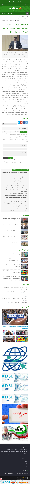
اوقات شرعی (25, 467)
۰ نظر (18, 20)
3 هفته (24, 296)
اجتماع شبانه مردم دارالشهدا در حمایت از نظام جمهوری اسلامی (16, 195)
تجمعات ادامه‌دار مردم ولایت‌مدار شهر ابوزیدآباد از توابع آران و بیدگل (15, 203)
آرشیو (25, 447)
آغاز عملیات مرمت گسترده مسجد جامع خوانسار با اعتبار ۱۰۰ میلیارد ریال (15, 176)
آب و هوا (25, 463)
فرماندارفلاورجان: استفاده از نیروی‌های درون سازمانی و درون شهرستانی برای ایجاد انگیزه (15, 28)
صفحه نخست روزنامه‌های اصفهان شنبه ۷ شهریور (18, 180)
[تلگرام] (9, 1)
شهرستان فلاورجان (24, 250)
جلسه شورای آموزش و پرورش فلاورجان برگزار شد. (18, 302)
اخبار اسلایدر (25, 18)
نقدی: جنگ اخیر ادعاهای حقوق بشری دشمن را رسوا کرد (17, 201)
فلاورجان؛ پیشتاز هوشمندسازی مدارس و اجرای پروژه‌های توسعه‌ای (15, 188)
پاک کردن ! (5, 158)
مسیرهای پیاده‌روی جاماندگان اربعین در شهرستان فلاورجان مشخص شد (15, 295)
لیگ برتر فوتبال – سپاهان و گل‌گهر (21, 209)
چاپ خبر (12, 20)
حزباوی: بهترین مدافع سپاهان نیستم (20, 205)
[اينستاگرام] (11, 1)
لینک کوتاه (18, 124)
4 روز (22, 289)
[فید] (20, 1)
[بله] (18, 1)
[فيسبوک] (24, 122)
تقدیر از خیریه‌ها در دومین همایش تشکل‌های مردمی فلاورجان (16, 455)
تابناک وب (17, 477)
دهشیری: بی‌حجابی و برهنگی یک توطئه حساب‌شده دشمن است (15, 184)
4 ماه (24, 300)
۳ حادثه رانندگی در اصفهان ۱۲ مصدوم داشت (19, 178)
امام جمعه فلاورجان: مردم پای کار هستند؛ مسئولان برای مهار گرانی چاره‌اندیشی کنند (15, 327)
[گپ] (13, 1)
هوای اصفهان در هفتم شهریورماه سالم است (19, 182)
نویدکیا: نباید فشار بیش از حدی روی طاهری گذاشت (18, 211)
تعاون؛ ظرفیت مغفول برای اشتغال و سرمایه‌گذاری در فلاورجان (16, 186)
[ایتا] (16, 1)
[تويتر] (19, 122)
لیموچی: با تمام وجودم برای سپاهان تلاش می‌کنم (18, 193)
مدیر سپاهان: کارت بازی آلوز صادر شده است (19, 207)
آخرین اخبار (20, 18)
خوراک (26, 461)
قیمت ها (25, 465)
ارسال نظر (10, 158)
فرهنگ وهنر (25, 285)
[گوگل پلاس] (21, 122)
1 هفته (22, 293)
